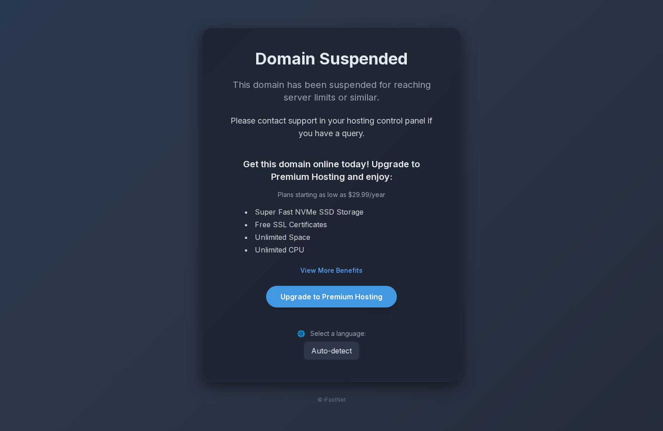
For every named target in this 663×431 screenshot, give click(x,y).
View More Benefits (331, 270)
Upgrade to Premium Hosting (331, 296)
